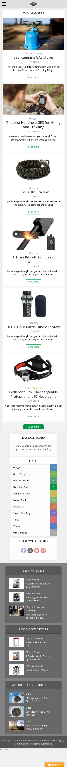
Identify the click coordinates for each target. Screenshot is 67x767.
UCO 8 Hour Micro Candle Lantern (33, 326)
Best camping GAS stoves (33, 57)
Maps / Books (33, 579)
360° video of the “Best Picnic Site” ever (37, 699)
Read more (33, 77)
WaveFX (34, 740)
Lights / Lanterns (33, 388)
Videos (29, 693)
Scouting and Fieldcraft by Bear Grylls (37, 599)
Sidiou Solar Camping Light (36, 644)
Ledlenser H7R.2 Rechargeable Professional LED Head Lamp (33, 394)
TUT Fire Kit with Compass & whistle (33, 259)
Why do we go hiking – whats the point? (37, 727)
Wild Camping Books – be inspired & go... (37, 616)
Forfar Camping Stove (37, 669)
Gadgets (33, 118)
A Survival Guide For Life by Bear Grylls (38, 585)
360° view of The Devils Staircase (38, 713)
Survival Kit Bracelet (34, 192)
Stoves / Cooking (33, 53)
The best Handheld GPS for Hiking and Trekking (33, 124)
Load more (33, 426)
